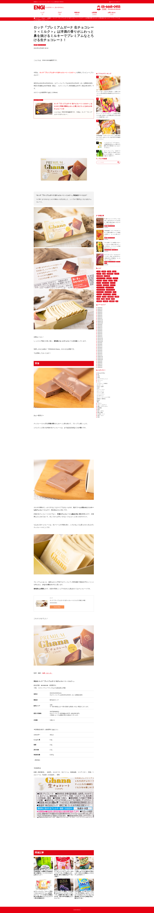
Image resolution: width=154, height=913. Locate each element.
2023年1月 (99, 318)
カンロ (105, 280)
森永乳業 (99, 301)
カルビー (116, 278)
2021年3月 (99, 352)
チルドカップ (108, 291)
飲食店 (98, 400)
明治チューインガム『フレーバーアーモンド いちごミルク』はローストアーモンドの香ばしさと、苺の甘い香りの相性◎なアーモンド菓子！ (63, 873)
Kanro (114, 271)
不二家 (104, 296)
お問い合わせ (112, 13)
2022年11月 (100, 321)
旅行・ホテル (100, 411)
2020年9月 (99, 361)
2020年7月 (99, 364)
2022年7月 (99, 327)
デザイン (99, 403)
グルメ (106, 261)
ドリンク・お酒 (115, 249)
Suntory (117, 273)
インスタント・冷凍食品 (102, 383)
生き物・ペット (101, 414)
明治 (113, 298)
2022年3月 (99, 333)
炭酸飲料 (112, 301)
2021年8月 (99, 344)
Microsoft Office (101, 373)
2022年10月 (100, 323)
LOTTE (99, 273)
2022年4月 (99, 332)
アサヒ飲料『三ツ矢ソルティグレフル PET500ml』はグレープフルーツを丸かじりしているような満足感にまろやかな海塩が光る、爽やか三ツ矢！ (84, 895)
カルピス (99, 280)
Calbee (104, 271)
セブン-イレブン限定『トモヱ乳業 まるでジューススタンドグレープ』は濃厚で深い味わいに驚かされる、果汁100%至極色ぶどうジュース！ (63, 895)
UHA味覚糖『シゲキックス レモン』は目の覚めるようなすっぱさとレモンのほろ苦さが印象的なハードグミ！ (108, 137)
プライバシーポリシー (115, 1)
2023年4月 (99, 313)
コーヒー (99, 285)
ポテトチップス (107, 294)
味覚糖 (117, 296)
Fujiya (109, 271)
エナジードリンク (101, 278)
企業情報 (94, 13)
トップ (42, 13)
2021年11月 (100, 339)
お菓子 (35, 44)
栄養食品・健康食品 (101, 398)
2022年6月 (99, 329)
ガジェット (100, 380)
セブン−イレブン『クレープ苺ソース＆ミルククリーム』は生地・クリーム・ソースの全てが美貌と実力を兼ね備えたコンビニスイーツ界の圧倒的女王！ (43, 895)
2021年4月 (99, 350)
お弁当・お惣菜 (100, 386)
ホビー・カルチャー (102, 404)
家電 (98, 409)
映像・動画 (100, 412)
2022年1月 (99, 336)
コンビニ (113, 282)
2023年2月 (99, 316)
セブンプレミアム (110, 289)
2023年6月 (99, 310)
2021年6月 (99, 347)
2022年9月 (99, 324)
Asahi (99, 271)
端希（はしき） (47, 673)
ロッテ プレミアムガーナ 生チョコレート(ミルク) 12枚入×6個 (67, 600)
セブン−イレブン (41, 44)
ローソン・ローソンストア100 (103, 397)
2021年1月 (99, 355)
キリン (111, 280)
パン (115, 291)
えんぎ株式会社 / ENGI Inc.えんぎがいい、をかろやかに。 (49, 7)
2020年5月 (99, 367)
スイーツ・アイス (111, 261)
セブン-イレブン (110, 287)
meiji (104, 273)
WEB (98, 377)
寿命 (99, 298)
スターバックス (101, 287)
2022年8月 (99, 326)
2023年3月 (99, 315)
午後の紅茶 (111, 296)
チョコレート (100, 291)
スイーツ (113, 285)
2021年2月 (99, 353)
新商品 (108, 298)
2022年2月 (99, 335)
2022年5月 (99, 330)
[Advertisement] (64, 134)
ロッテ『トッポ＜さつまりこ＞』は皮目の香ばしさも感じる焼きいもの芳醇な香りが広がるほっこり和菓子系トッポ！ (108, 115)
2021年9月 (99, 342)
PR (98, 374)
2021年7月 (99, 345)
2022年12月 (100, 320)
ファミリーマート (101, 394)
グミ (116, 280)
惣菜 (103, 298)
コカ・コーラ (106, 282)
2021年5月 (99, 349)
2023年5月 (99, 312)
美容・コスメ (100, 415)
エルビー (109, 278)
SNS (98, 376)
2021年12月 (100, 338)
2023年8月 (99, 307)
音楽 (98, 417)
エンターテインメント (102, 378)
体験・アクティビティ (102, 406)
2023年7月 (99, 309)
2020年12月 (100, 356)
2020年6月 (99, 365)
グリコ (99, 282)
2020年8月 (99, 362)
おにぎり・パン (100, 385)
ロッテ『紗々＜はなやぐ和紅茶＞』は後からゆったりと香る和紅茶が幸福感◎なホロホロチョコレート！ (108, 93)
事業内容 (77, 13)
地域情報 (99, 407)
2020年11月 (100, 358)
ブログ (60, 13)
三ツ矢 (99, 296)
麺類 (98, 401)
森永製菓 (106, 301)
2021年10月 (100, 341)
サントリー (106, 285)
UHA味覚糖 (100, 275)
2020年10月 (100, 359)
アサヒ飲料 (107, 275)
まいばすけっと (100, 395)
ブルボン (99, 294)
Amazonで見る (57, 607)
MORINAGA (110, 273)
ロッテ (114, 294)
